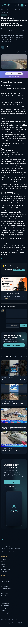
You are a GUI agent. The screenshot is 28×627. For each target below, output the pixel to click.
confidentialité (11, 623)
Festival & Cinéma (5, 559)
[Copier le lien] (25, 51)
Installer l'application (13, 482)
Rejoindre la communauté (14, 345)
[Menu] (25, 5)
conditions (20, 623)
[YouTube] (6, 551)
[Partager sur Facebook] (18, 51)
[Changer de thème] (18, 5)
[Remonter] (25, 625)
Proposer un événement (7, 583)
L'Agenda (3, 579)
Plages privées (5, 591)
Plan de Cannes (5, 595)
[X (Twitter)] (13, 551)
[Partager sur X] (22, 51)
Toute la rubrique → (21, 356)
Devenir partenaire (6, 608)
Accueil (3, 9)
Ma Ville (9, 9)
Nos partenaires (5, 605)
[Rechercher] (15, 5)
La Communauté (5, 586)
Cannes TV (4, 566)
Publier (23, 325)
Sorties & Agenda (5, 569)
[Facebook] (9, 551)
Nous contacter (5, 603)
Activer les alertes (9, 486)
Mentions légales (5, 613)
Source (3, 259)
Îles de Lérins (4, 593)
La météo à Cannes (6, 588)
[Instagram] (2, 551)
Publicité (3, 610)
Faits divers (4, 561)
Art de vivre (4, 571)
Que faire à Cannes (6, 581)
